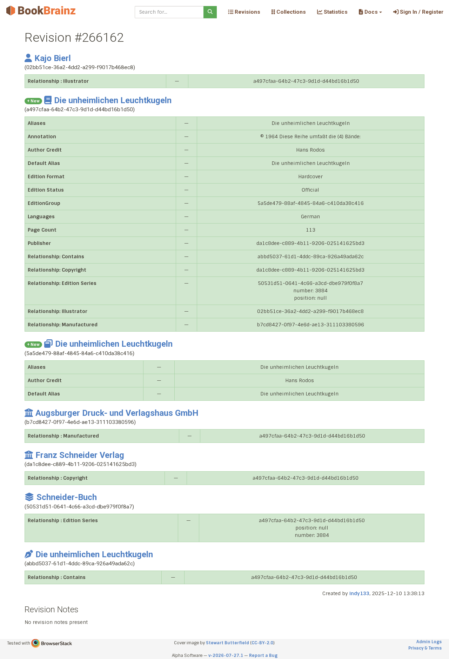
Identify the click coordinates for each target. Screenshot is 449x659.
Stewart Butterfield (227, 643)
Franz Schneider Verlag (79, 455)
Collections (290, 12)
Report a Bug (263, 655)
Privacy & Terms (425, 648)
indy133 (359, 593)
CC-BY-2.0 (262, 643)
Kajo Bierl (52, 58)
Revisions (246, 12)
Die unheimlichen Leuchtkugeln (113, 100)
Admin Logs (429, 642)
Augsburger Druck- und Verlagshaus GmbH (117, 413)
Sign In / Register (420, 12)
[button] (370, 12)
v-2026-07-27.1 (225, 655)
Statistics (335, 12)
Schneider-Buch (66, 497)
